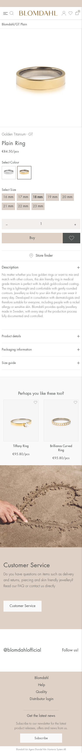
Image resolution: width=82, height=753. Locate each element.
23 (38, 206)
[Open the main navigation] (5, 13)
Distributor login (41, 699)
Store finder (44, 255)
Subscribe (41, 738)
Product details (11, 336)
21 (8, 206)
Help (41, 685)
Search (12, 13)
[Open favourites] (70, 13)
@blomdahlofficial (22, 650)
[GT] (24, 172)
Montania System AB (56, 749)
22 (23, 206)
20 (67, 197)
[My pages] (64, 13)
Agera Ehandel (35, 749)
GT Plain (21, 24)
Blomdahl (8, 24)
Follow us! (70, 650)
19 (52, 197)
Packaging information (17, 349)
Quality (41, 692)
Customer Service (22, 606)
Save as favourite (79, 238)
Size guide (9, 362)
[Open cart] (77, 13)
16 (8, 197)
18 (38, 197)
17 (23, 197)
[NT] (9, 172)
